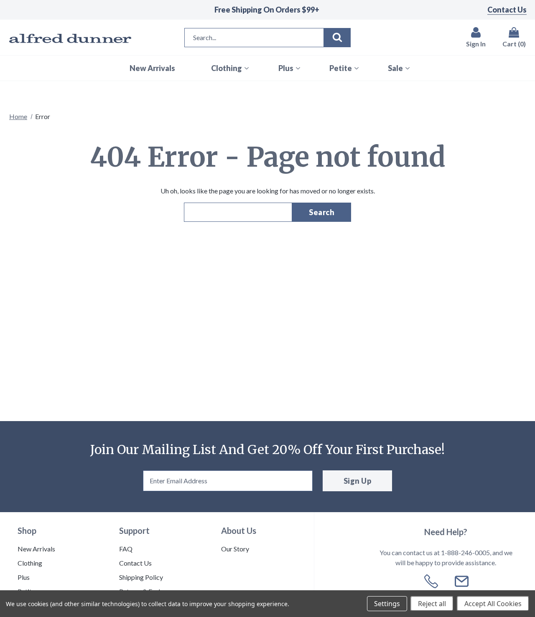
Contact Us (507, 9)
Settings (387, 603)
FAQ (125, 549)
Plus (24, 577)
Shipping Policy (141, 577)
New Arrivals (36, 549)
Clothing (30, 563)
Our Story (235, 549)
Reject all (432, 603)
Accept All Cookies (493, 603)
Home (18, 116)
